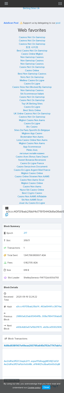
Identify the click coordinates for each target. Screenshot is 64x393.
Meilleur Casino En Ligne (32, 80)
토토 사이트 (32, 47)
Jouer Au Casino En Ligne (32, 203)
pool (58, 23)
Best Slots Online (32, 110)
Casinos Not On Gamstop (32, 37)
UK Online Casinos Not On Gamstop (32, 113)
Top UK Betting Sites (32, 103)
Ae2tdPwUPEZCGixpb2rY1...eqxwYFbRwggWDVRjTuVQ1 (31, 361)
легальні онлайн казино (32, 153)
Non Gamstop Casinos (32, 57)
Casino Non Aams (32, 186)
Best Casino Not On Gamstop (32, 50)
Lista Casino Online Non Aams (32, 140)
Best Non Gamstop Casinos (32, 73)
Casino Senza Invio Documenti (32, 166)
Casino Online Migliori (32, 53)
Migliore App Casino (32, 133)
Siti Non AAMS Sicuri (32, 199)
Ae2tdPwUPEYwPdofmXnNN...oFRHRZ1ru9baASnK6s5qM (32, 364)
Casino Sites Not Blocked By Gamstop (32, 87)
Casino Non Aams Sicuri (32, 179)
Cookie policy (34, 387)
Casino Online (32, 70)
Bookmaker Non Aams (32, 136)
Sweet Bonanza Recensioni (32, 159)
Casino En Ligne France (32, 163)
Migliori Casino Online (32, 173)
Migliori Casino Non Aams (32, 120)
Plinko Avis (32, 150)
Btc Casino (32, 126)
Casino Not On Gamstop (32, 67)
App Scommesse (32, 146)
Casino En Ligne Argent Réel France (32, 170)
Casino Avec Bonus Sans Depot (32, 156)
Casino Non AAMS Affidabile (32, 196)
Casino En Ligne (32, 83)
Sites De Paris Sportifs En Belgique (32, 130)
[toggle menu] (6, 3)
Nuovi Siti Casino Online (32, 189)
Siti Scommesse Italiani (32, 93)
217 (25, 233)
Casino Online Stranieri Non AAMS (32, 176)
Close (46, 387)
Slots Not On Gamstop (32, 77)
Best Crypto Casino (32, 193)
